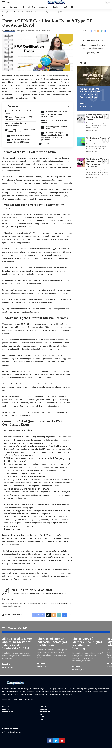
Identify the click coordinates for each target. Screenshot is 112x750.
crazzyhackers (9, 31)
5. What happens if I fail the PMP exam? (54, 128)
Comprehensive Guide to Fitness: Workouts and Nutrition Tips (90, 93)
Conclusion (45, 144)
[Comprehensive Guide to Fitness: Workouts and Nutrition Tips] (93, 76)
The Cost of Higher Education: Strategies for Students (52, 642)
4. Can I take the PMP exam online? (54, 121)
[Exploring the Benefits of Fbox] (81, 141)
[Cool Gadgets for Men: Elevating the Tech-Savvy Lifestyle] (81, 118)
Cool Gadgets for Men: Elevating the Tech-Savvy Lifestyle (98, 117)
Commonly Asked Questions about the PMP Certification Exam (20, 131)
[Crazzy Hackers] (56, 2)
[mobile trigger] (4, 2)
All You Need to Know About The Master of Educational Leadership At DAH (17, 643)
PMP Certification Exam (40, 76)
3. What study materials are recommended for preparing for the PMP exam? (54, 114)
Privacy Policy (63, 603)
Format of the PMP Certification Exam (19, 112)
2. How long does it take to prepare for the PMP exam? (19, 141)
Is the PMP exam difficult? (21, 136)
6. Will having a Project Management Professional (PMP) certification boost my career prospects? (54, 136)
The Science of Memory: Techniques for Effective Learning (87, 643)
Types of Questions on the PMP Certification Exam (19, 118)
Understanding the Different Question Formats (17, 124)
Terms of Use (26, 603)
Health (82, 103)
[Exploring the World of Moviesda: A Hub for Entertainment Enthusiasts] (81, 162)
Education (6, 16)
